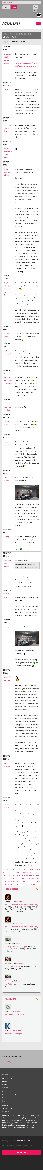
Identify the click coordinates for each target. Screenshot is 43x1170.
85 (11, 884)
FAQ (13, 37)
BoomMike (19, 963)
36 (9, 875)
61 (30, 878)
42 (23, 875)
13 (30, 869)
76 (27, 881)
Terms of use (7, 1108)
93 (29, 884)
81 (39, 881)
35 (6, 875)
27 (25, 872)
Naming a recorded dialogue (16, 946)
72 (18, 881)
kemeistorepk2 (17, 1030)
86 (13, 884)
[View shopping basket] (39, 14)
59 (25, 878)
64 (37, 878)
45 (30, 875)
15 (34, 869)
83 (6, 884)
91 (24, 884)
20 (9, 872)
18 (4, 872)
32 (37, 872)
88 (18, 884)
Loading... (8, 1061)
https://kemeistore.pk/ (13, 1033)
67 (6, 881)
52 (9, 878)
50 (4, 878)
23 (16, 872)
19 (6, 872)
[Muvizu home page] (11, 22)
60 (27, 878)
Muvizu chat (11, 998)
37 (11, 875)
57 (20, 878)
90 (22, 884)
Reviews (5, 1098)
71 (16, 881)
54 (13, 878)
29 (30, 872)
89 (20, 884)
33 (39, 872)
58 (23, 878)
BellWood (19, 901)
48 (37, 875)
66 (4, 881)
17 (39, 869)
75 (25, 881)
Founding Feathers (12, 966)
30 (32, 872)
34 (4, 875)
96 (36, 884)
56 (18, 878)
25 (20, 872)
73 (20, 881)
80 (37, 881)
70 (13, 881)
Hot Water (9, 984)
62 (32, 878)
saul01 (18, 943)
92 (27, 884)
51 (6, 878)
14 (32, 869)
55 (16, 878)
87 (15, 884)
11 (25, 869)
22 (13, 872)
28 (27, 872)
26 (23, 872)
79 (34, 881)
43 (25, 875)
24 (18, 872)
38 (13, 875)
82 (4, 884)
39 (16, 875)
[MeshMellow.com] (23, 1141)
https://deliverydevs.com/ (14, 1014)
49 (39, 875)
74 (23, 881)
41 (20, 875)
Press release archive (10, 1095)
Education (6, 1084)
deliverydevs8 (17, 1011)
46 (32, 875)
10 (23, 869)
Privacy (5, 1105)
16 (37, 869)
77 (30, 881)
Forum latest (11, 888)
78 (32, 881)
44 (27, 875)
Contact (5, 1081)
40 (18, 875)
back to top (21, 1152)
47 (34, 875)
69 (11, 881)
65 (39, 878)
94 (31, 884)
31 (34, 872)
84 (8, 884)
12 (27, 869)
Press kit (5, 1092)
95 (34, 884)
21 (11, 872)
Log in (6, 7)
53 (11, 878)
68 (9, 881)
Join (14, 7)
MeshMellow (7, 1078)
